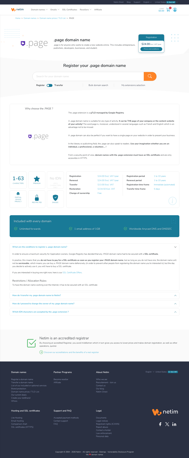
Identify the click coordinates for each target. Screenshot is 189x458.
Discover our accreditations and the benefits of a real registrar (71, 352)
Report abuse (102, 427)
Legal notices (102, 420)
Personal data (102, 436)
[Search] (150, 76)
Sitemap (102, 452)
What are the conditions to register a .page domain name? (39, 246)
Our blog (100, 388)
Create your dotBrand (20, 398)
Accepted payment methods (66, 417)
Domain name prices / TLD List (53, 18)
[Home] (17, 10)
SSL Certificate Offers (72, 272)
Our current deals (19, 394)
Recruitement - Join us (106, 382)
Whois (14, 401)
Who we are (101, 379)
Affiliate (98, 9)
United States (165, 2)
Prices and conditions (151, 49)
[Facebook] (160, 424)
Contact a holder (103, 430)
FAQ (56, 424)
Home (17, 18)
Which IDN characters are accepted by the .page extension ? (40, 311)
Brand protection (18, 388)
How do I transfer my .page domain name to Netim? (36, 295)
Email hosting (17, 420)
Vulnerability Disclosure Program (121, 452)
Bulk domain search (98, 85)
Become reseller (61, 379)
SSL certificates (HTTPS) (22, 427)
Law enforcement (104, 433)
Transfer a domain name (22, 382)
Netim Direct (119, 2)
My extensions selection (133, 85)
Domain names (30, 18)
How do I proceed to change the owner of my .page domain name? (43, 303)
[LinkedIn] (174, 424)
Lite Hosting (16, 417)
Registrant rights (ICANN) (107, 424)
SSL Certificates (69, 9)
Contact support (61, 420)
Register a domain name (22, 379)
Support (137, 2)
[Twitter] (167, 424)
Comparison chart (19, 424)
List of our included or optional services (29, 385)
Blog (128, 2)
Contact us (101, 385)
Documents (101, 417)
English (146, 2)
